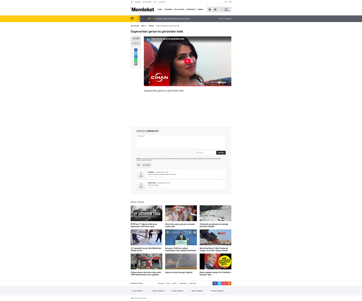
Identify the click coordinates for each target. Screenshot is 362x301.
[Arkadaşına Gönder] (135, 63)
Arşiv (155, 2)
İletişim (174, 283)
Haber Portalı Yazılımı (140, 298)
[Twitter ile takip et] (219, 283)
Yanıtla (151, 177)
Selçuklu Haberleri (158, 291)
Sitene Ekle (162, 2)
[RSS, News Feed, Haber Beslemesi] (229, 283)
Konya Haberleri (138, 291)
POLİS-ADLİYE (179, 9)
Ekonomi (168, 9)
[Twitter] (135, 53)
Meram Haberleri (197, 291)
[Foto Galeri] (230, 2)
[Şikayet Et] (223, 177)
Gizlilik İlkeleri (183, 283)
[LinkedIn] (135, 56)
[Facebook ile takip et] (214, 283)
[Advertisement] (187, 108)
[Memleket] (142, 9)
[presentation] (137, 19)
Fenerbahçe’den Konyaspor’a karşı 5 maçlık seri (170, 19)
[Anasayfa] (132, 2)
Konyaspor (191, 9)
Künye (168, 283)
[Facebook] (135, 49)
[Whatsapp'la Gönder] (135, 60)
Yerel (160, 9)
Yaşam (200, 9)
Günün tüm (224, 19)
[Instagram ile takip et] (224, 283)
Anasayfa (161, 283)
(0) (156, 177)
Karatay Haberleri (177, 291)
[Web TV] (226, 2)
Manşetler (137, 2)
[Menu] (209, 9)
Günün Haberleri (147, 2)
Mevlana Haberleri (218, 291)
